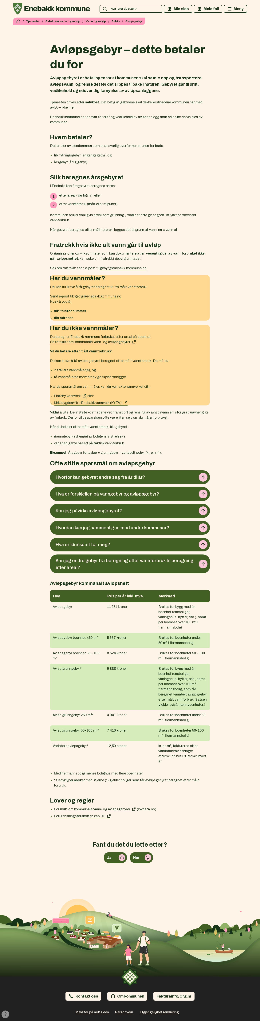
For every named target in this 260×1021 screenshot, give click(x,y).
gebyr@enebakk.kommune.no (123, 268)
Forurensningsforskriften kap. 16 (79, 816)
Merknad (167, 596)
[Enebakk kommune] (51, 9)
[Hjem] (18, 21)
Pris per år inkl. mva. (125, 596)
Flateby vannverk (67, 396)
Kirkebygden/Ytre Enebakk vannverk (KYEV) (88, 403)
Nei (136, 857)
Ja (109, 857)
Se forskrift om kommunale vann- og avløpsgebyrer (90, 342)
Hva (57, 596)
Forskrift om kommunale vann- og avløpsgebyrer (92, 809)
